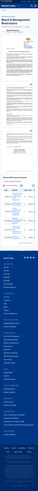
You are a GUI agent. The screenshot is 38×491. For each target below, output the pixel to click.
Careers (14, 448)
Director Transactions (11, 343)
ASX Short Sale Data (11, 353)
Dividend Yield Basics (11, 418)
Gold (5, 303)
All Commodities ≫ (10, 313)
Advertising (22, 448)
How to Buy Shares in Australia (14, 415)
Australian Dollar (9, 363)
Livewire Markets (9, 434)
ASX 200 (23, 1)
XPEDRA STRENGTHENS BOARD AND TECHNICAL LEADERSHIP (16, 212)
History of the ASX (10, 405)
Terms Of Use (18, 452)
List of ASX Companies (11, 336)
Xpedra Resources (12, 30)
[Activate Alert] (33, 185)
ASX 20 (6, 267)
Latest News (8, 372)
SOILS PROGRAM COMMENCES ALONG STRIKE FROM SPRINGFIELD (17, 197)
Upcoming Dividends (11, 339)
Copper (6, 310)
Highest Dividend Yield (11, 323)
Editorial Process (9, 379)
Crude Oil (7, 300)
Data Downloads (9, 389)
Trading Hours (8, 402)
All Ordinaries (8, 284)
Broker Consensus (10, 326)
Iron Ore (6, 297)
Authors (6, 376)
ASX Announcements (11, 356)
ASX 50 (6, 271)
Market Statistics (9, 392)
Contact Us (30, 448)
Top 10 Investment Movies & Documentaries (19, 425)
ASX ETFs (7, 349)
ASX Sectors (8, 346)
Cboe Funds (8, 359)
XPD (5, 10)
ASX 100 (6, 274)
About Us (6, 448)
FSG (8, 452)
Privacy (29, 452)
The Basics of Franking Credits (14, 421)
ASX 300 (6, 280)
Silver (5, 307)
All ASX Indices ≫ (10, 287)
